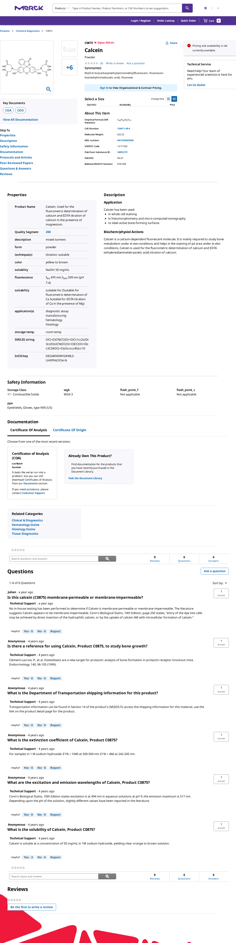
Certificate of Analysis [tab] (28, 430)
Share (173, 43)
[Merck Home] (29, 8)
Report (55, 631)
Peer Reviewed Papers (16, 163)
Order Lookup (166, 20)
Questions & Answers (15, 168)
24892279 (122, 152)
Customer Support (33, 493)
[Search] (187, 8)
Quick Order (188, 20)
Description (8, 141)
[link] (18, 550)
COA (8, 110)
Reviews (6, 174)
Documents (30, 483)
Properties (7, 135)
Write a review (115, 63)
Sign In (104, 87)
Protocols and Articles (16, 157)
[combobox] (123, 8)
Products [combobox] (60, 8)
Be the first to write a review (33, 908)
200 (48, 232)
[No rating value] (92, 63)
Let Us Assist (196, 85)
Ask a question (136, 63)
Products (5, 30)
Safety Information (14, 146)
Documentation (11, 152)
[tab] (8, 31)
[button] (141, 21)
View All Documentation (20, 119)
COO (20, 110)
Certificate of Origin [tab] (69, 430)
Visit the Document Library (85, 478)
